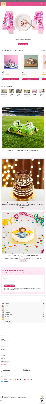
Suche (2, 337)
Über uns (2, 342)
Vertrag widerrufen (4, 364)
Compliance (3, 355)
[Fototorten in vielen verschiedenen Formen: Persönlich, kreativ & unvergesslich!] (23, 233)
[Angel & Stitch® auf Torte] (11, 65)
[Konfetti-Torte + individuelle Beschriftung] (30, 65)
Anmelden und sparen (9, 285)
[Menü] (44, 394)
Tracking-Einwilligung (4, 362)
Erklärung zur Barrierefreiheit (5, 361)
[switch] (42, 402)
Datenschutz (3, 359)
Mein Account (3, 349)
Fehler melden (3, 343)
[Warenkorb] (41, 4)
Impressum (3, 358)
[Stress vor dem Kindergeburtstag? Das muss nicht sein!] (23, 127)
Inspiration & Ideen (4, 345)
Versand (2, 339)
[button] (2, 397)
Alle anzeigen (42, 50)
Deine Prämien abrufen (4, 346)
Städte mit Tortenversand (5, 340)
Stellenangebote (3, 348)
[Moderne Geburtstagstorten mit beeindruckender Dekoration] (23, 180)
